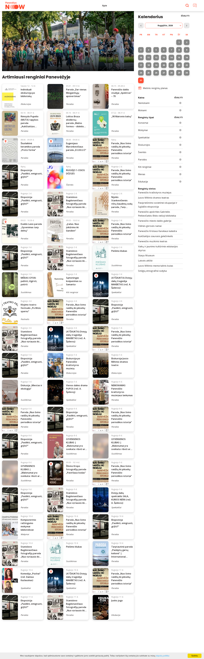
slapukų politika (162, 656)
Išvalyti (185, 15)
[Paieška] (187, 5)
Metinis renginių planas (155, 88)
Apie (104, 5)
